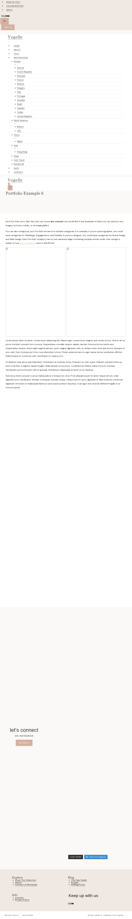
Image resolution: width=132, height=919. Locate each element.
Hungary (21, 88)
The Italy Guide (79, 880)
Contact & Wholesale (26, 884)
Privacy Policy (22, 899)
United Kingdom (24, 116)
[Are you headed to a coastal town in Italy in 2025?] (118, 650)
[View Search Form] (4, 21)
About (9, 10)
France (20, 80)
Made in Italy (13, 2)
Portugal (21, 96)
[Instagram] (2, 16)
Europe (75, 882)
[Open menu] (10, 187)
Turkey (20, 112)
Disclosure (27, 915)
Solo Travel (19, 160)
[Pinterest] (4, 16)
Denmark (21, 76)
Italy (16, 54)
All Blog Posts (78, 884)
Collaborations (14, 6)
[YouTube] (7, 16)
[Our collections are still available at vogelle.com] (57, 640)
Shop (16, 156)
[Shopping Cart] (66, 184)
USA (19, 131)
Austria (20, 68)
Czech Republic (24, 71)
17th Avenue (117, 915)
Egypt (20, 141)
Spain (19, 104)
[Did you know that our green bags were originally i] (118, 758)
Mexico (20, 126)
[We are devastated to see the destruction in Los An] (57, 768)
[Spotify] (9, 16)
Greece (20, 84)
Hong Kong (22, 152)
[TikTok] (5, 16)
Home (17, 46)
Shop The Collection (25, 880)
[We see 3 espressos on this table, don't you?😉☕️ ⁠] (98, 729)
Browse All (19, 164)
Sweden (21, 108)
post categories (28, 243)
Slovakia (21, 100)
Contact (18, 172)
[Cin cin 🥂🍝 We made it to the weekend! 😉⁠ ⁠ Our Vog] (77, 727)
